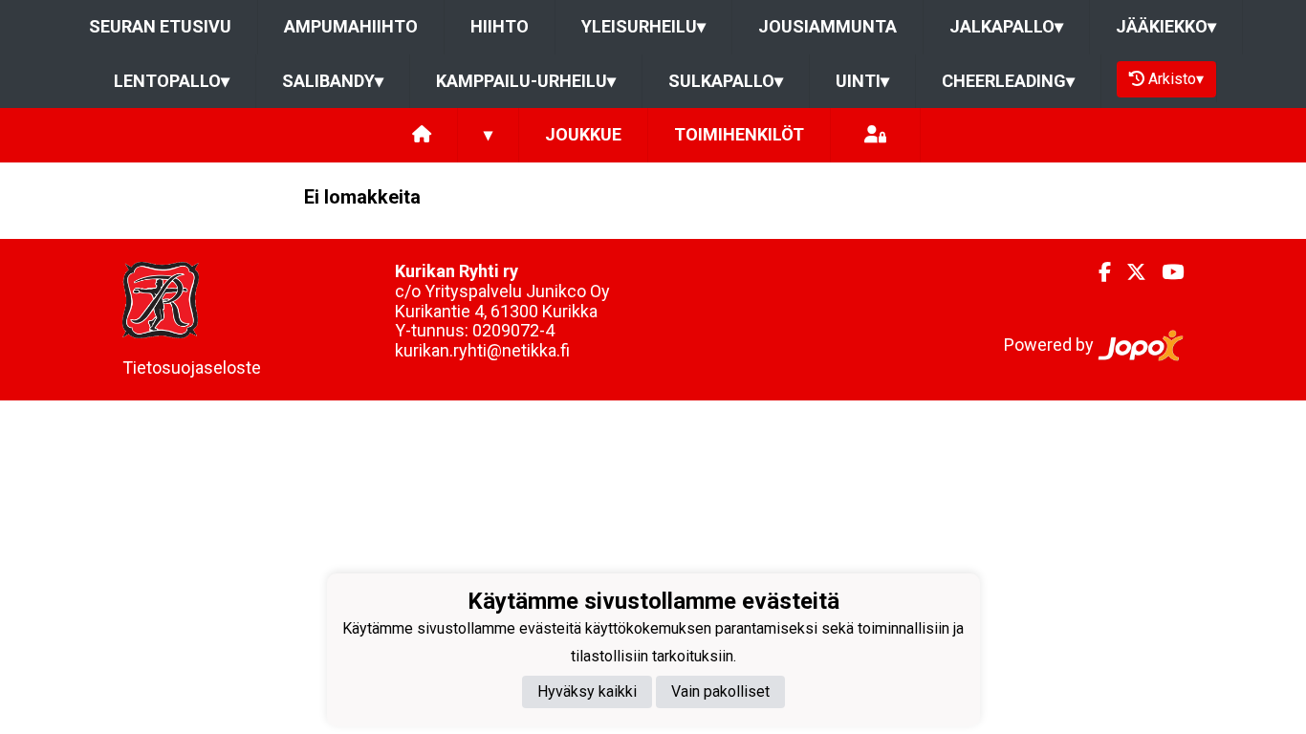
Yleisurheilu (643, 26)
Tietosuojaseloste (191, 367)
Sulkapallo (725, 81)
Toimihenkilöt (739, 134)
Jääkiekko (1166, 26)
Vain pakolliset (720, 691)
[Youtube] (1165, 272)
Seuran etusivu (160, 26)
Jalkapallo (1006, 26)
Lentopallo (171, 81)
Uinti (862, 81)
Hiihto (499, 26)
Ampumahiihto (351, 26)
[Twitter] (1128, 272)
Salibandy (332, 81)
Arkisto (1176, 79)
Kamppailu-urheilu (526, 81)
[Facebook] (1097, 272)
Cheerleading (1008, 81)
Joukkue (583, 134)
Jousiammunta (827, 26)
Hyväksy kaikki (587, 691)
